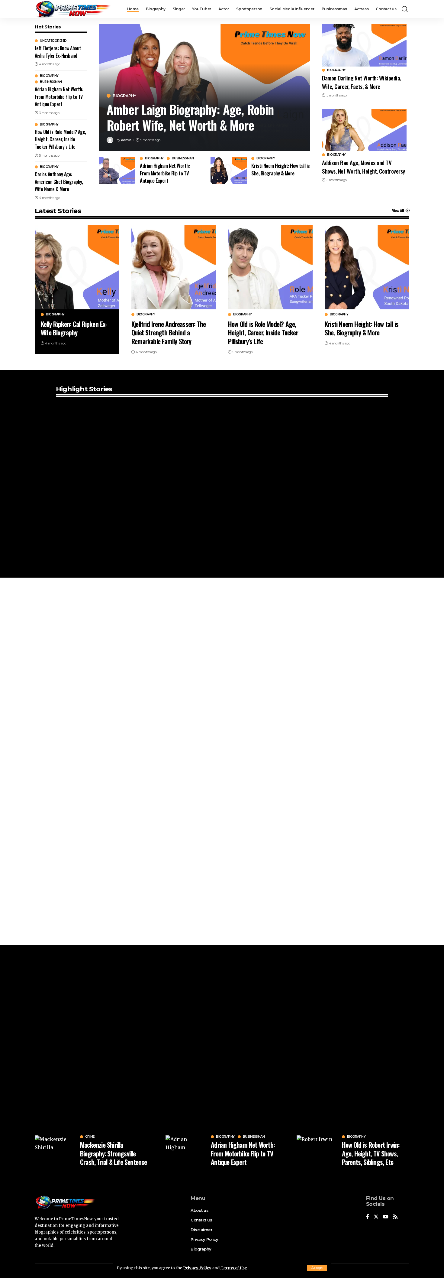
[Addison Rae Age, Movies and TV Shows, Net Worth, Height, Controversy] (364, 130)
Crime (90, 1136)
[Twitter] (376, 1217)
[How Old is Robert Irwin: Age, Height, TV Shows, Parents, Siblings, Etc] (317, 1150)
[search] (405, 9)
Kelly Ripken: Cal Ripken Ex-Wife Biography (74, 328)
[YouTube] (385, 1217)
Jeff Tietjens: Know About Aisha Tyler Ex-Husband (58, 51)
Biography (49, 75)
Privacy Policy (197, 1267)
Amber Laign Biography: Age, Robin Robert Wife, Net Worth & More (190, 117)
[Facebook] (367, 1217)
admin (126, 140)
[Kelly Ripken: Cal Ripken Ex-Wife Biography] (77, 267)
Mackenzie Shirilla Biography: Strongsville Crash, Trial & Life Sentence (113, 1153)
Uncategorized (53, 40)
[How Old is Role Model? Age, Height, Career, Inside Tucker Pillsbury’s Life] (270, 267)
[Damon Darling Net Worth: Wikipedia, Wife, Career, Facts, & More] (364, 45)
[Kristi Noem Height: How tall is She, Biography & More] (229, 170)
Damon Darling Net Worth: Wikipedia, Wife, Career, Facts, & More (361, 81)
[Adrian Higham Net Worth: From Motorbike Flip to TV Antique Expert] (117, 170)
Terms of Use (233, 1267)
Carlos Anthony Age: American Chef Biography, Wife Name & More (59, 182)
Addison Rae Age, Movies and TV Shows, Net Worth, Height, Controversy (363, 166)
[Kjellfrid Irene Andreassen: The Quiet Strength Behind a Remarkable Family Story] (173, 267)
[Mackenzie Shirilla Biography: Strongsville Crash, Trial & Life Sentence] (55, 1150)
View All (398, 210)
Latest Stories (58, 211)
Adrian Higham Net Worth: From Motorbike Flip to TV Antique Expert (59, 97)
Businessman (51, 81)
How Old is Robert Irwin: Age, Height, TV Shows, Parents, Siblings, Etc (371, 1153)
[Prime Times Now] (73, 9)
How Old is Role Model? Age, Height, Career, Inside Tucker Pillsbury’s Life (60, 139)
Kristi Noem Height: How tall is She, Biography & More (280, 169)
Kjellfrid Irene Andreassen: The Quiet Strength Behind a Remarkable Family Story (168, 332)
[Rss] (395, 1217)
